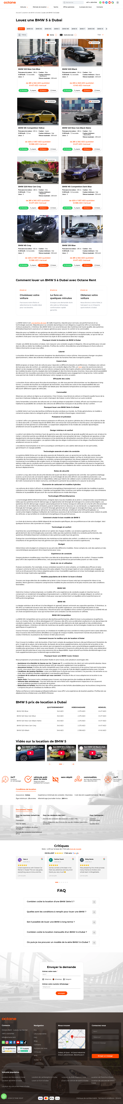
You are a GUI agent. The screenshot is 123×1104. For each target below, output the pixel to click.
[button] (56, 882)
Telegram (68, 979)
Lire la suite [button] (22, 875)
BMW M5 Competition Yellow (31, 128)
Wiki (35, 1055)
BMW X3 (30, 29)
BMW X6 (39, 29)
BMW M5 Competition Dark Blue (77, 187)
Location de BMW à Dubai (31, 12)
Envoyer (61, 993)
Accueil (18, 12)
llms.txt (118, 1098)
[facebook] (14, 1042)
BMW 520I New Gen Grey (29, 187)
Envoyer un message (105, 1056)
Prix (35, 1030)
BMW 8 (74, 29)
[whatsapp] (100, 2)
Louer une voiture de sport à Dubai (75, 1080)
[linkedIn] (21, 1042)
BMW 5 (21, 29)
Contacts (37, 1044)
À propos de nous (40, 1048)
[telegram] (106, 2)
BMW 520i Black (69, 69)
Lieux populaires (40, 1034)
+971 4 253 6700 (91, 2)
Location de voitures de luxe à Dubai (102, 1082)
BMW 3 (56, 29)
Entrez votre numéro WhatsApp (55, 984)
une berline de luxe (38, 323)
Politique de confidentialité (86, 1098)
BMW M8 (65, 29)
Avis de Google (75, 849)
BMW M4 (48, 29)
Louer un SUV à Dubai (40, 1080)
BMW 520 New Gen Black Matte (76, 128)
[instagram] (103, 2)
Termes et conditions (106, 1098)
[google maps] (112, 2)
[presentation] (50, 764)
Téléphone (48, 979)
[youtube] (109, 2)
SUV (80, 367)
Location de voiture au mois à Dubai (15, 1086)
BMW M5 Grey (24, 245)
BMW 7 (82, 29)
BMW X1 (100, 29)
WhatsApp (24, 90)
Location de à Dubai (13, 1077)
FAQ (35, 1037)
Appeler (34, 90)
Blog (35, 1041)
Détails (54, 90)
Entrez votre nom (50, 971)
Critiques (37, 1052)
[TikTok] (25, 1042)
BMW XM (91, 29)
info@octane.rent (9, 1037)
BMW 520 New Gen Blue (29, 69)
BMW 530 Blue (69, 245)
